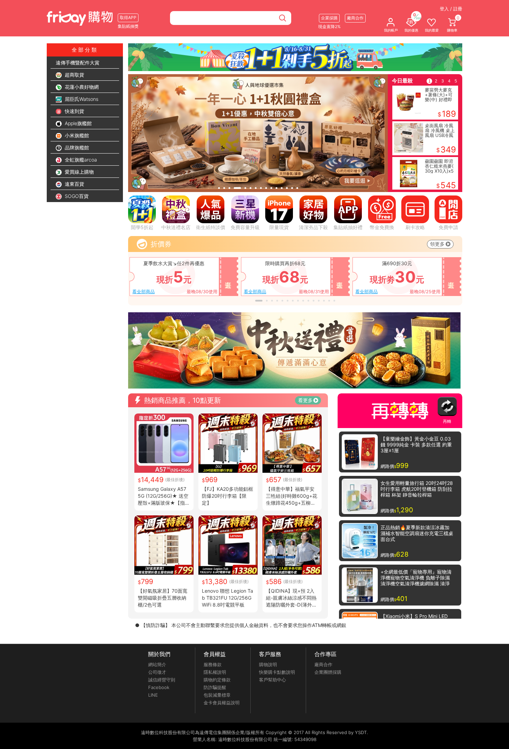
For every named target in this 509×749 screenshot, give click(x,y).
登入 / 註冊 (451, 8)
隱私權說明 (215, 672)
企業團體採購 (327, 672)
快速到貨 (73, 111)
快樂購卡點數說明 (277, 672)
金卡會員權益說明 (222, 702)
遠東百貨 (73, 184)
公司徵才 (157, 672)
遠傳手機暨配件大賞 (77, 63)
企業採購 (329, 17)
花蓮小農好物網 (81, 87)
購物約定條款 (217, 679)
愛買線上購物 (78, 172)
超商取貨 (73, 75)
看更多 (305, 400)
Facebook (158, 687)
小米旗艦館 (76, 135)
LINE (153, 695)
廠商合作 (323, 664)
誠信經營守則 (161, 679)
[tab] (219, 188)
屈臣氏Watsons (80, 99)
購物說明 (268, 664)
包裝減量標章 (217, 695)
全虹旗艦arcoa (80, 160)
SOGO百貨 (76, 196)
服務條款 (213, 664)
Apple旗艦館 (77, 123)
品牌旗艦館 (76, 147)
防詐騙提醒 (215, 687)
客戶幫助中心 (272, 679)
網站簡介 (157, 664)
